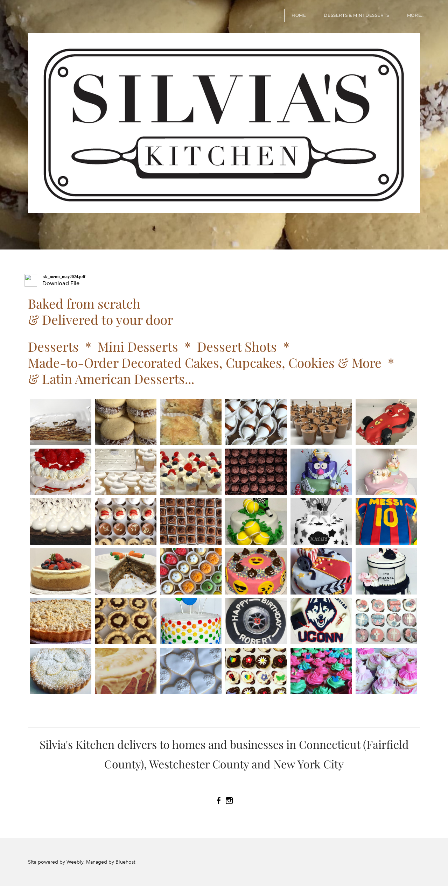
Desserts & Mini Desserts (356, 15)
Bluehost (125, 862)
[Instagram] (229, 800)
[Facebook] (218, 800)
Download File (60, 283)
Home (299, 15)
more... (416, 15)
